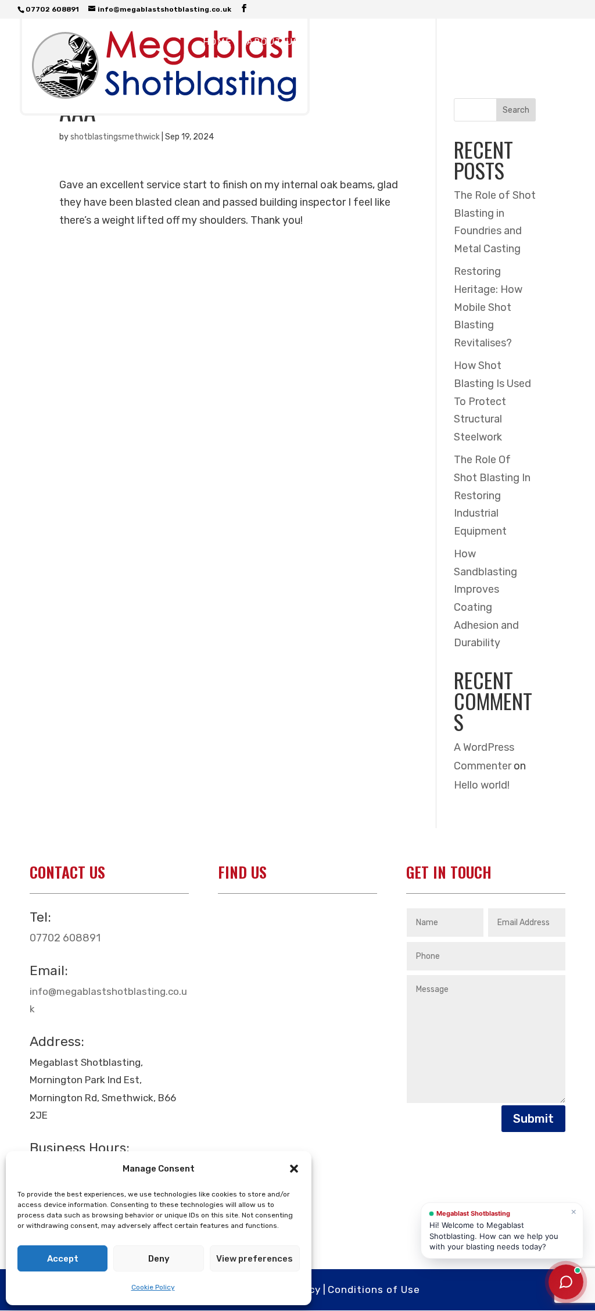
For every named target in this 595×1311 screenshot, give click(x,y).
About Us (273, 42)
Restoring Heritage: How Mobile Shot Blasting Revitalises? (488, 307)
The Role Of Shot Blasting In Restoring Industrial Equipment (492, 495)
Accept (62, 1258)
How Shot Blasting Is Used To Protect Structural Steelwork (492, 401)
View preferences (254, 1258)
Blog (515, 42)
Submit (533, 1119)
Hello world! (482, 785)
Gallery (403, 42)
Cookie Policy (153, 1287)
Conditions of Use (374, 1289)
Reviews (464, 42)
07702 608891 (65, 938)
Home (217, 42)
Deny (159, 1258)
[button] (294, 1168)
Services (340, 42)
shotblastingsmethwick (115, 137)
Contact (227, 69)
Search (516, 110)
